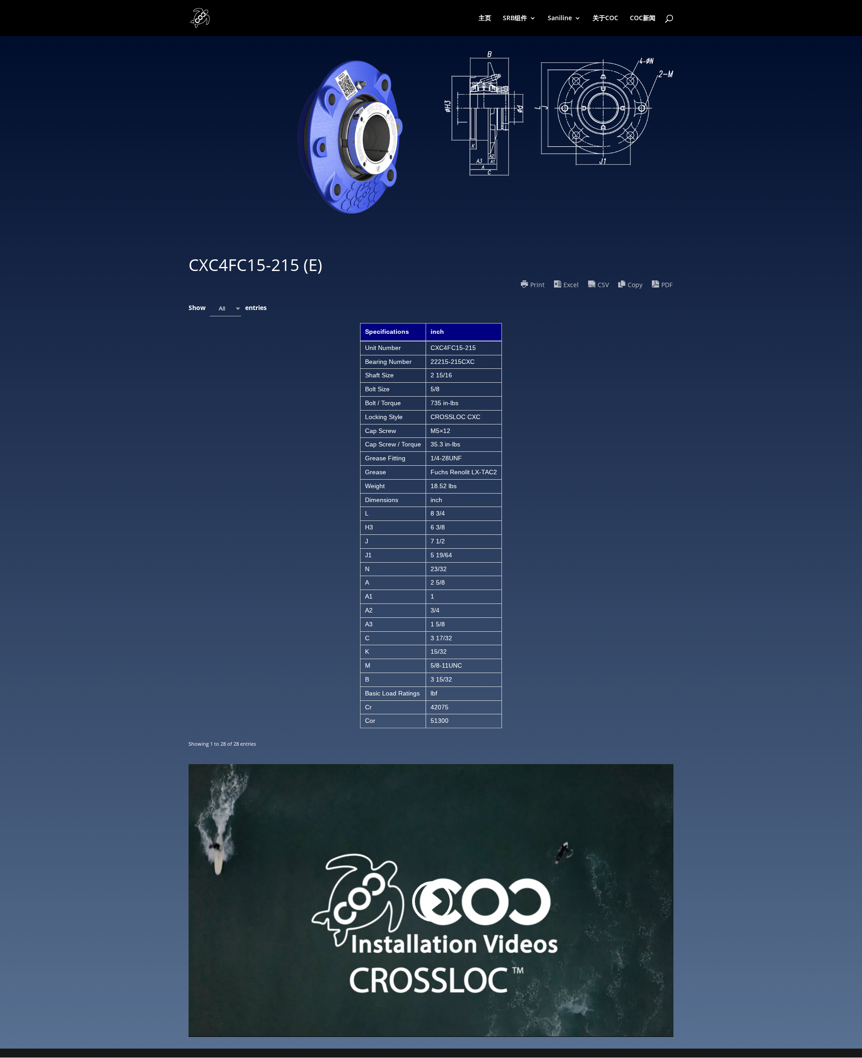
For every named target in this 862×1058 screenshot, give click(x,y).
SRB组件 (515, 18)
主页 (485, 18)
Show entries (228, 307)
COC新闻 (642, 18)
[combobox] (225, 308)
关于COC (605, 18)
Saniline (560, 18)
